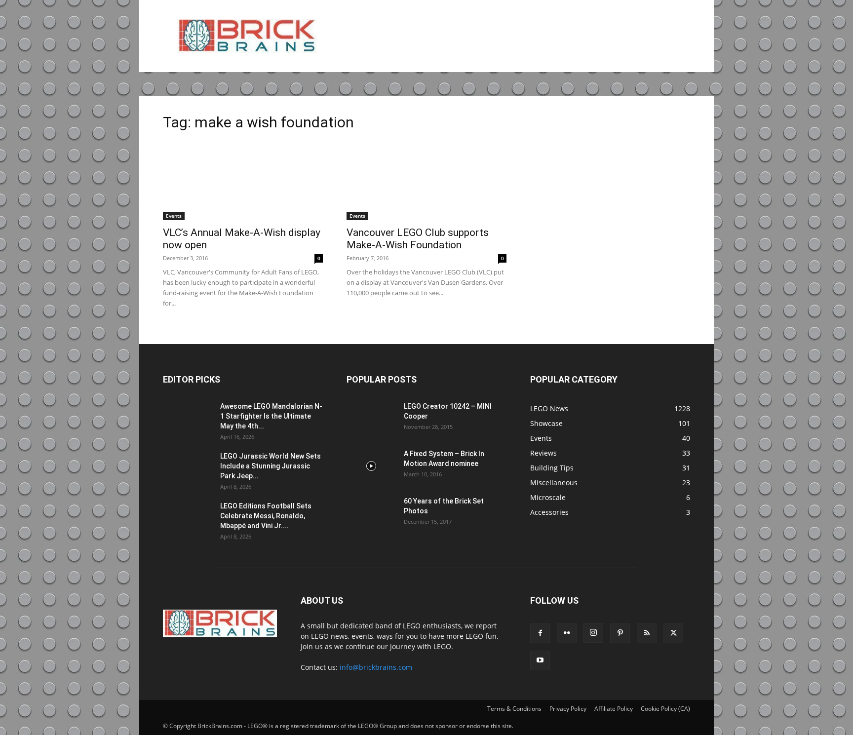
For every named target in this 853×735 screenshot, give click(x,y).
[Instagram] (593, 633)
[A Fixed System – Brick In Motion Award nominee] (371, 466)
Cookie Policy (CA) (665, 708)
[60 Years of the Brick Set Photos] (371, 513)
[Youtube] (540, 660)
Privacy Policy (567, 708)
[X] (673, 633)
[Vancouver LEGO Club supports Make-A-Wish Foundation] (426, 180)
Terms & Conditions (514, 708)
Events (174, 215)
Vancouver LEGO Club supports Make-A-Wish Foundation (418, 239)
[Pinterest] (620, 633)
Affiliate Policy (613, 708)
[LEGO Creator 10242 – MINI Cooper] (371, 418)
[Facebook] (540, 633)
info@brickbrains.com (376, 667)
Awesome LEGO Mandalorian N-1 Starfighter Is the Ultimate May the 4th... (271, 416)
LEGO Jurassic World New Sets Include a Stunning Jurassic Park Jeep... (270, 466)
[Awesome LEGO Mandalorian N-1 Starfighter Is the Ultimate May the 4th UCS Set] (187, 418)
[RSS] (647, 633)
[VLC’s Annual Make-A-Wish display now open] (243, 180)
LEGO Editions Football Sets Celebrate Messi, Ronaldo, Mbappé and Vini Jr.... (265, 516)
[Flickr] (567, 633)
